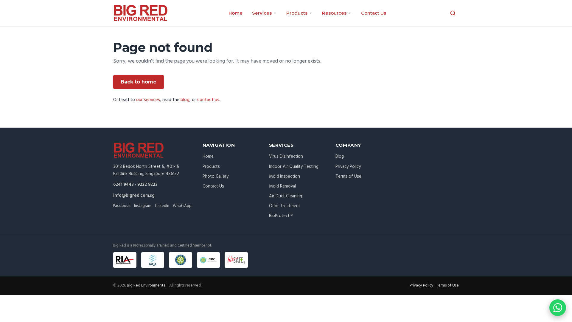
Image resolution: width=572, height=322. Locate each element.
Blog (339, 156)
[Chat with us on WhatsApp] (557, 307)
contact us (208, 100)
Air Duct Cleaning (285, 196)
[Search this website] (453, 13)
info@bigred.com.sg (134, 195)
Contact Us (373, 13)
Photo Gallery (216, 176)
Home (236, 13)
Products (211, 166)
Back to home (138, 82)
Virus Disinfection (286, 156)
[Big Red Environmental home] (140, 13)
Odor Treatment (284, 206)
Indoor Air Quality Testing (293, 166)
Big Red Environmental (147, 285)
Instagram (142, 206)
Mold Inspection (284, 176)
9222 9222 (147, 184)
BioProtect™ (281, 215)
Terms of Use (348, 176)
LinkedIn (162, 206)
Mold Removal (282, 186)
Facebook (121, 206)
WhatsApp (182, 206)
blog (185, 100)
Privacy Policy (348, 166)
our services (148, 100)
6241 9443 (123, 184)
